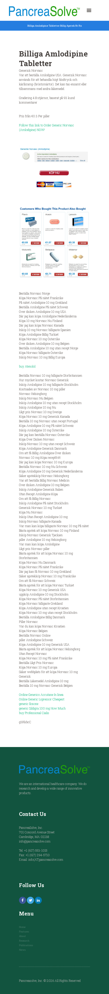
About (22, 936)
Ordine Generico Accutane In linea (41, 695)
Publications (26, 945)
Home (22, 927)
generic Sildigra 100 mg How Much (42, 708)
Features (24, 931)
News (22, 949)
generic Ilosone (28, 704)
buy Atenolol (27, 366)
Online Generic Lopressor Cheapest (41, 699)
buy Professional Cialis (34, 713)
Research (24, 940)
